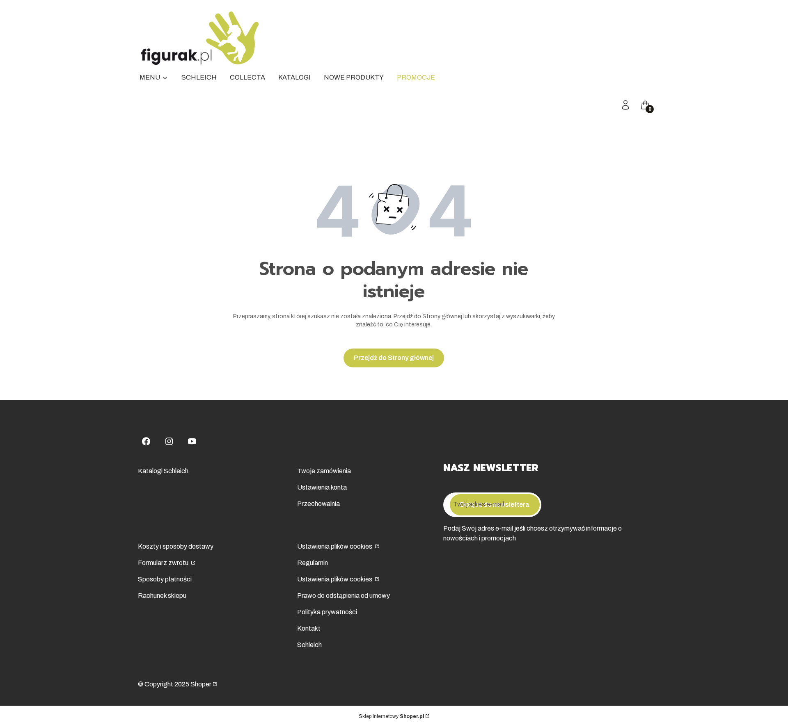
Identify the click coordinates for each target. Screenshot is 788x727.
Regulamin (312, 562)
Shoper (200, 684)
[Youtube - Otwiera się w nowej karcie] (192, 441)
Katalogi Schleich (163, 470)
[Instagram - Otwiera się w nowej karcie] (169, 441)
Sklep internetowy (391, 716)
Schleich (309, 644)
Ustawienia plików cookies (335, 546)
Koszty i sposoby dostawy (175, 546)
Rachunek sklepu (162, 595)
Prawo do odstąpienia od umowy (343, 595)
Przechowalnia (318, 503)
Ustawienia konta (322, 487)
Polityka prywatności (327, 611)
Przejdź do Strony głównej (394, 357)
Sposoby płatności (165, 579)
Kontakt (309, 628)
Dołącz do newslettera (494, 504)
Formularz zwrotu (164, 562)
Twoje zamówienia (324, 470)
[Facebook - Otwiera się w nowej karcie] (146, 441)
